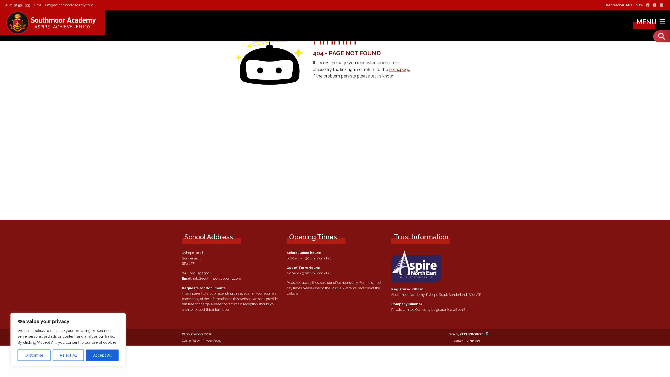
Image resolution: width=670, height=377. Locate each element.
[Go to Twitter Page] (654, 5)
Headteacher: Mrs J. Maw (624, 5)
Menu (647, 22)
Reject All (68, 355)
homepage (399, 69)
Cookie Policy (191, 340)
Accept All (102, 355)
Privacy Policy (212, 340)
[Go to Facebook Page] (648, 5)
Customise (34, 355)
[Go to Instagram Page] (661, 5)
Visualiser (473, 341)
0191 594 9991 (21, 5)
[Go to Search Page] (661, 36)
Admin (459, 341)
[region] (68, 340)
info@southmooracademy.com (69, 5)
